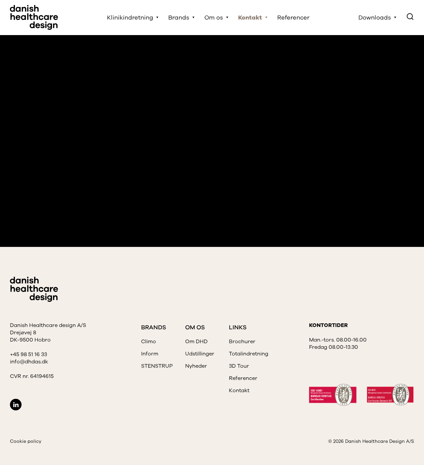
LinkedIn (16, 404)
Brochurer (242, 341)
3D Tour (239, 366)
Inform (149, 353)
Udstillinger (199, 353)
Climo (148, 341)
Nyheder (196, 366)
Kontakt (239, 390)
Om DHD (196, 341)
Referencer (293, 18)
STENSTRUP (157, 366)
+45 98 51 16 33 (28, 354)
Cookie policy (25, 441)
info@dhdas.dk (29, 361)
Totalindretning (248, 353)
